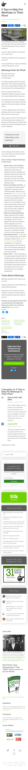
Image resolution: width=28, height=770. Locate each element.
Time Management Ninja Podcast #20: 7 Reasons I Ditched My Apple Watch (13, 522)
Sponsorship (22, 764)
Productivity (4, 19)
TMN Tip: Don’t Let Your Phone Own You (13, 513)
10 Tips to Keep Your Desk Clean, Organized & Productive (15, 614)
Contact (20, 765)
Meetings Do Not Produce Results (5, 321)
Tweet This (15, 146)
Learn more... (21, 660)
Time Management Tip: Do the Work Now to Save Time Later (13, 542)
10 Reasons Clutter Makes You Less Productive (13, 518)
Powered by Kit (14, 484)
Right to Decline (17, 193)
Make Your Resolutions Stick (11, 535)
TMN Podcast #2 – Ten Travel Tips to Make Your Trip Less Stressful (14, 608)
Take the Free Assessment (14, 363)
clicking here (14, 307)
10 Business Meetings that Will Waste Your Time (6, 328)
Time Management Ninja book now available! (13, 532)
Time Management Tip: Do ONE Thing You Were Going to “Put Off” (13, 547)
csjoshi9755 (12, 424)
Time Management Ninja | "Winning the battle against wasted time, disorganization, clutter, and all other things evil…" (11, 4)
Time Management (14, 19)
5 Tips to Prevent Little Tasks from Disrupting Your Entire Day (13, 527)
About (15, 765)
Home (10, 764)
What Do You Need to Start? (11, 538)
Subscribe (14, 481)
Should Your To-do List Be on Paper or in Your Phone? (13, 551)
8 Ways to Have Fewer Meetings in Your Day (19, 321)
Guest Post (9, 765)
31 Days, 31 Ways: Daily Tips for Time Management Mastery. (14, 659)
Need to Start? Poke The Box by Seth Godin (15, 619)
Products (15, 764)
